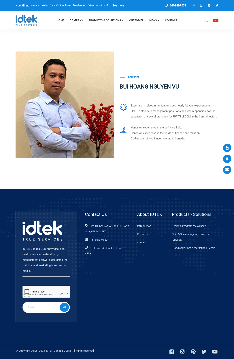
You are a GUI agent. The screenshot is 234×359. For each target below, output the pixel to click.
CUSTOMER (136, 20)
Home (60, 20)
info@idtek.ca (99, 239)
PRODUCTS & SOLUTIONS (104, 20)
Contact (171, 20)
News (153, 20)
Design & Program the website (189, 225)
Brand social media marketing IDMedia (193, 247)
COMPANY (76, 20)
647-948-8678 (177, 5)
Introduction (144, 225)
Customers (143, 234)
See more (118, 5)
